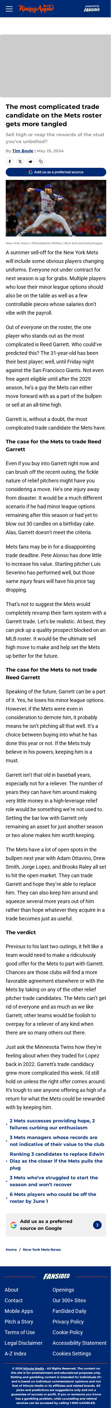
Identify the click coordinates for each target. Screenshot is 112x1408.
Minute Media (33, 1368)
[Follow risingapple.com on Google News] (97, 1225)
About (11, 1290)
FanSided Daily (69, 1311)
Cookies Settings (72, 1354)
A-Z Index (15, 1354)
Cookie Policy (68, 1332)
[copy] (41, 161)
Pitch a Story (19, 1322)
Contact (14, 1300)
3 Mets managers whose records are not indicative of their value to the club (57, 1141)
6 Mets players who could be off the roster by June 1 (53, 1198)
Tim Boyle (22, 150)
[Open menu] (9, 8)
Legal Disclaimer (24, 1343)
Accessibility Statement (80, 1343)
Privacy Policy (68, 1322)
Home (11, 1249)
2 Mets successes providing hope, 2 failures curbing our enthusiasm (52, 1124)
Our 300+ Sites (69, 1300)
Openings (63, 1290)
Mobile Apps (19, 1311)
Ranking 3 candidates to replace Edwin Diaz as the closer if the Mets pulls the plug (57, 1161)
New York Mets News (42, 1249)
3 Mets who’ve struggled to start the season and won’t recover (54, 1181)
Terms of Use (20, 1332)
